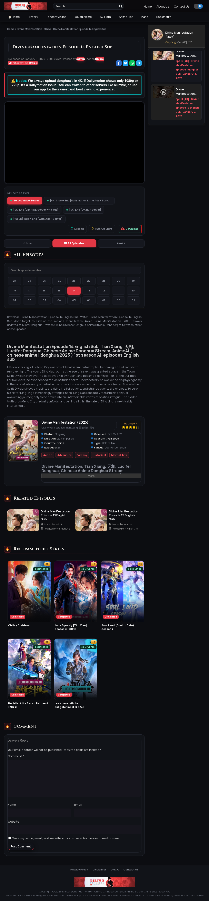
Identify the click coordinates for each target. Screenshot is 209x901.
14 (74, 290)
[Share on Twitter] (126, 63)
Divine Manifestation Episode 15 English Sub (123, 515)
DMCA (115, 869)
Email (78, 804)
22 (88, 280)
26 (29, 280)
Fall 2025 (113, 438)
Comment (16, 756)
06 (29, 300)
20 (118, 280)
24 (59, 280)
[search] (121, 6)
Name (12, 804)
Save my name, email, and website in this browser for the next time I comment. (67, 838)
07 (14, 300)
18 (14, 290)
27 (14, 280)
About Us (163, 6)
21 (103, 280)
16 (44, 290)
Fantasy (82, 455)
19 (133, 280)
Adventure (64, 455)
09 (133, 300)
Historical (99, 455)
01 (103, 300)
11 (119, 290)
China (60, 443)
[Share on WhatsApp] (132, 63)
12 (103, 290)
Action (47, 455)
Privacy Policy (79, 869)
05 (44, 300)
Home (148, 6)
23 (74, 280)
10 (133, 290)
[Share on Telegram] (139, 63)
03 (74, 300)
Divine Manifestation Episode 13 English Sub (55, 515)
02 (89, 300)
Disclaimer (99, 869)
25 (44, 280)
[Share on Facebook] (119, 63)
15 (59, 290)
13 (89, 290)
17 (29, 290)
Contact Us (181, 6)
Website (13, 821)
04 (59, 300)
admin (80, 59)
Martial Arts (119, 455)
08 (118, 300)
